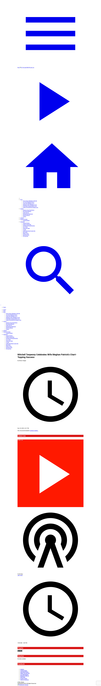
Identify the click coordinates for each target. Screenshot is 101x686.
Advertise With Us (26, 215)
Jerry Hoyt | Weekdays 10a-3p (28, 202)
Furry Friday (25, 227)
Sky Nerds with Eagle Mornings (29, 225)
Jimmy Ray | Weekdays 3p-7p (28, 203)
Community (22, 221)
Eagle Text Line (26, 212)
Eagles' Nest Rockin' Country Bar (29, 231)
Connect (21, 208)
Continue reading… (34, 430)
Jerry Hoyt (20, 575)
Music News (25, 232)
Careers (24, 216)
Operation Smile (26, 234)
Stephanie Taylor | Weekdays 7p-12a (30, 204)
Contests (22, 217)
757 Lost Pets (25, 236)
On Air (21, 199)
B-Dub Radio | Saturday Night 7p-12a (30, 206)
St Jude (24, 229)
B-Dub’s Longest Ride (27, 224)
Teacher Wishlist (26, 220)
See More (20, 651)
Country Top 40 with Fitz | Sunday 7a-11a (30, 207)
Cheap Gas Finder (26, 228)
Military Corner (26, 233)
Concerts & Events (23, 219)
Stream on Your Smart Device (28, 210)
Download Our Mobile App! (28, 214)
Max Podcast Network (27, 211)
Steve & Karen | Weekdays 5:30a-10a (30, 200)
